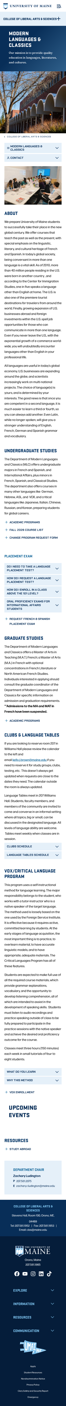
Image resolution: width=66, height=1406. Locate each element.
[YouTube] (25, 1273)
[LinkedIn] (41, 1273)
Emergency (33, 1397)
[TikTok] (49, 1273)
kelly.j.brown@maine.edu (29, 759)
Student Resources (33, 1372)
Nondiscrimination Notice (33, 1378)
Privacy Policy (33, 1384)
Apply (33, 1366)
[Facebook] (17, 1273)
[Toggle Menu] (59, 6)
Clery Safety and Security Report (33, 1390)
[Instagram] (33, 1273)
